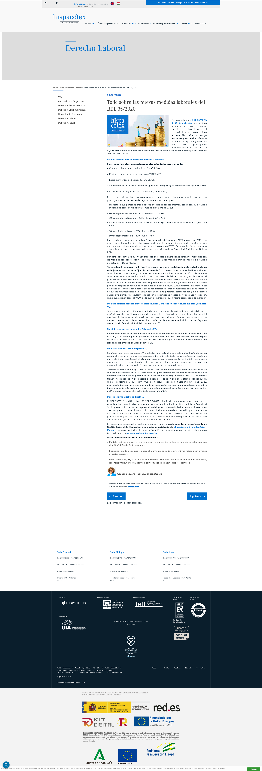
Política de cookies (219, 768)
